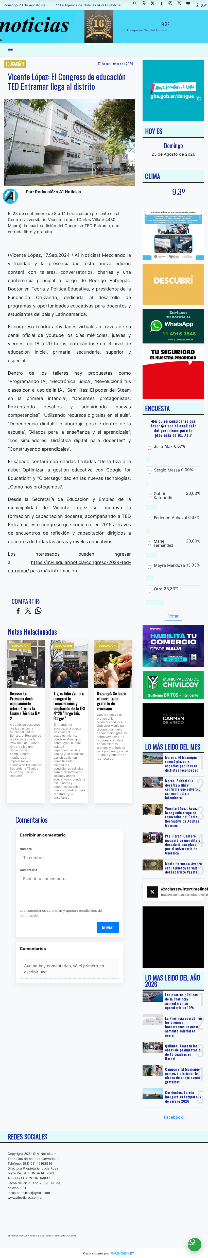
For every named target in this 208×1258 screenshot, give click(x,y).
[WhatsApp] (145, 5)
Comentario (28, 870)
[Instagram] (172, 5)
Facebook (173, 1117)
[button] (136, 5)
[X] (154, 5)
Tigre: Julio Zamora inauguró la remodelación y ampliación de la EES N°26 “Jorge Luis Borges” (69, 706)
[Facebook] (163, 5)
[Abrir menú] (10, 49)
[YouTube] (190, 5)
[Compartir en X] (28, 611)
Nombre (26, 849)
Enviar (108, 927)
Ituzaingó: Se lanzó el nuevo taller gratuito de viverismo (111, 701)
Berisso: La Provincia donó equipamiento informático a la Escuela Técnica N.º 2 (25, 706)
